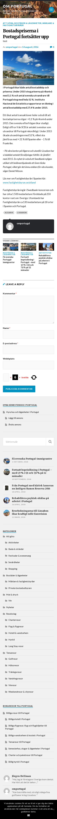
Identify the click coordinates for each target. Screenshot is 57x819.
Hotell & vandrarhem (18, 633)
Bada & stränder (16, 549)
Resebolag (11, 613)
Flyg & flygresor (16, 626)
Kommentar (10, 293)
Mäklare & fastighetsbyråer (21, 581)
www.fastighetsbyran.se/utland (19, 182)
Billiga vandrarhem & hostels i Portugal (26, 735)
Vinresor (12, 685)
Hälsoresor (13, 665)
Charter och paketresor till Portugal (25, 755)
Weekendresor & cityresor (20, 691)
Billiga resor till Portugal (17, 713)
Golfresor (13, 658)
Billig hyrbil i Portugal (18, 761)
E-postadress (10, 343)
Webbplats (9, 359)
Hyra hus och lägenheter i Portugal (22, 412)
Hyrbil (11, 639)
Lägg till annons (15, 418)
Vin (10, 600)
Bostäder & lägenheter (28, 23)
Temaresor (11, 652)
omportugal (12, 47)
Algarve (9, 212)
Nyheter (10, 607)
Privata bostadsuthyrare (20, 588)
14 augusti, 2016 (30, 47)
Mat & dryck (12, 594)
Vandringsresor (15, 678)
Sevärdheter (14, 562)
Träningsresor (15, 672)
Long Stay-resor (16, 646)
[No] (53, 809)
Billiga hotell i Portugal (19, 719)
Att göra (8, 23)
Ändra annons (14, 424)
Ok (28, 815)
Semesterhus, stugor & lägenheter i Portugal (29, 748)
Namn (6, 328)
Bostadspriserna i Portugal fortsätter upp (26, 33)
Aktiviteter (13, 542)
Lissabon (22, 212)
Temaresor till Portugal (19, 741)
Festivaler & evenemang (19, 555)
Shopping (12, 568)
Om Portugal (18, 6)
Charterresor (14, 619)
